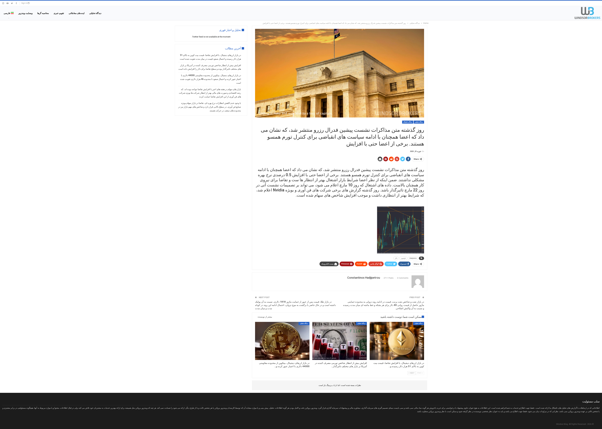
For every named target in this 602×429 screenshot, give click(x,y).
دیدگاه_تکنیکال (407, 122)
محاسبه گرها (43, 13)
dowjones (413, 258)
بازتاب (334, 385)
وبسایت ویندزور (25, 13)
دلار (396, 258)
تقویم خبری (59, 13)
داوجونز (403, 258)
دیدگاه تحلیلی (95, 13)
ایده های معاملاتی (76, 13)
